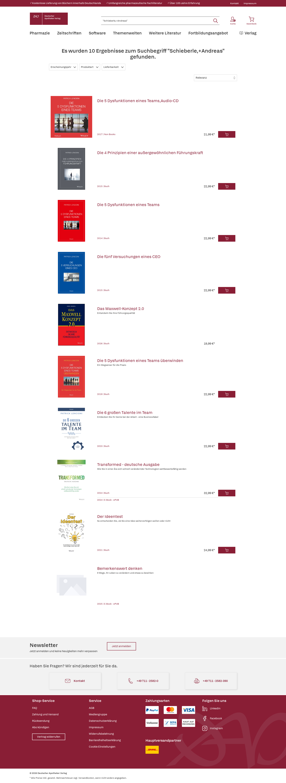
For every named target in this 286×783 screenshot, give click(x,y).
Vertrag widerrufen (48, 736)
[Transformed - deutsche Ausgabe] (71, 480)
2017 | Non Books (106, 134)
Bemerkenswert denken (119, 568)
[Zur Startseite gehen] (49, 19)
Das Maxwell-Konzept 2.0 (120, 308)
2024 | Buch (103, 493)
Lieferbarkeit (111, 67)
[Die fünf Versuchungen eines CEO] (71, 273)
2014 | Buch (103, 238)
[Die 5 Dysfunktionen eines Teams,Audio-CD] (71, 117)
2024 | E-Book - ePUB (108, 499)
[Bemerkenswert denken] (71, 584)
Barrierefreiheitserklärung (105, 740)
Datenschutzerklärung (103, 721)
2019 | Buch (103, 394)
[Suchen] (215, 21)
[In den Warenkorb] (226, 134)
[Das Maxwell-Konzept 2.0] (71, 325)
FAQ (34, 708)
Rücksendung (40, 721)
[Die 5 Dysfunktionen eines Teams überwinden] (71, 377)
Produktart (87, 67)
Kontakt (234, 3)
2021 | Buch (103, 550)
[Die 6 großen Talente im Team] (71, 429)
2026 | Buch (103, 343)
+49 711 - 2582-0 (147, 681)
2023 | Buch (103, 446)
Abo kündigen (40, 727)
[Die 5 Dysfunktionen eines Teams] (71, 221)
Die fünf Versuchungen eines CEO (128, 256)
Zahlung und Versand (45, 714)
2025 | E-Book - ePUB (108, 603)
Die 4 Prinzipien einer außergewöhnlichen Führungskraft (150, 152)
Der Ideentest (110, 516)
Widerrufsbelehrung (101, 734)
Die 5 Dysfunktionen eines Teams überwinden (140, 360)
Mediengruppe (98, 714)
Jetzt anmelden (121, 646)
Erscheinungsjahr (61, 67)
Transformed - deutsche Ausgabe (128, 464)
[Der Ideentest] (71, 532)
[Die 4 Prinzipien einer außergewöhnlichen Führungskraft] (71, 169)
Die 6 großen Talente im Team (124, 412)
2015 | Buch (103, 186)
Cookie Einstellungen (102, 746)
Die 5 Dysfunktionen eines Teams (128, 204)
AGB (91, 708)
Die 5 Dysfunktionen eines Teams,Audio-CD (138, 100)
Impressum (250, 3)
